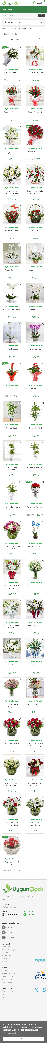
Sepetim (40, 2)
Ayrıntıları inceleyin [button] (11, 1033)
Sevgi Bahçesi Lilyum (35, 704)
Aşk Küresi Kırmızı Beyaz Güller (35, 784)
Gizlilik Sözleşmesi (8, 976)
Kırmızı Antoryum (35, 388)
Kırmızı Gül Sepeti (12, 230)
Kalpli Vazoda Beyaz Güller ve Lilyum (35, 626)
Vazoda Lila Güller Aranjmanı (12, 705)
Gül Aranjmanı (35, 665)
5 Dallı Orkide (35, 309)
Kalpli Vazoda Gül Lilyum (12, 587)
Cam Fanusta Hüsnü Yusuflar (12, 547)
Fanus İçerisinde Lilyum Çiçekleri (35, 824)
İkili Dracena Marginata (12, 468)
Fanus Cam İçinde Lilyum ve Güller (12, 824)
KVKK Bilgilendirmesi (9, 973)
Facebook (11, 927)
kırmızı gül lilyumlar (35, 72)
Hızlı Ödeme (6, 959)
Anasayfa (5, 28)
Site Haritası (6, 953)
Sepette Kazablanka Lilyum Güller (35, 192)
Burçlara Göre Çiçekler (9, 991)
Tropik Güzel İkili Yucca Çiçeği (35, 429)
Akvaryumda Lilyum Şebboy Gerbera (12, 192)
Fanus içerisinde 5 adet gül (12, 863)
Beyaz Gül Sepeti (11, 270)
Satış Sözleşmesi (7, 979)
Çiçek (14, 28)
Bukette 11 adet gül (35, 112)
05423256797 (32, 914)
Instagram (11, 937)
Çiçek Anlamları (7, 997)
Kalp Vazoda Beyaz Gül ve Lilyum (12, 626)
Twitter (9, 932)
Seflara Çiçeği (11, 428)
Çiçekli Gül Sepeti (35, 230)
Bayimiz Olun (6, 956)
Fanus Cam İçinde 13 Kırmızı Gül (12, 745)
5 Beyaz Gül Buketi (11, 72)
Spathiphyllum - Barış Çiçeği (12, 508)
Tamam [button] (23, 1039)
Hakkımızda (6, 947)
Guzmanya (12, 388)
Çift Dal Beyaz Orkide (11, 309)
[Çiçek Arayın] (44, 9)
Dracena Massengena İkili (35, 468)
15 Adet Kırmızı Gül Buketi (35, 152)
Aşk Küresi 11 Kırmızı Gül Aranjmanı (35, 745)
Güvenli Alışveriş (7, 970)
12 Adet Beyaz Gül (35, 586)
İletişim (4, 961)
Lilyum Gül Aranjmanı (12, 665)
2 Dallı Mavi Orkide (35, 546)
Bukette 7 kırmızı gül (12, 112)
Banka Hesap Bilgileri (9, 950)
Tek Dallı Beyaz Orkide (12, 350)
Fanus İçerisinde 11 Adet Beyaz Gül (11, 784)
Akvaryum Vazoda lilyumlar (11, 152)
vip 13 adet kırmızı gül (35, 507)
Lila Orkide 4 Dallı (35, 349)
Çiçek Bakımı (6, 994)
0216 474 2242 (12, 914)
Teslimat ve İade (7, 982)
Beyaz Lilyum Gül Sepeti (35, 271)
